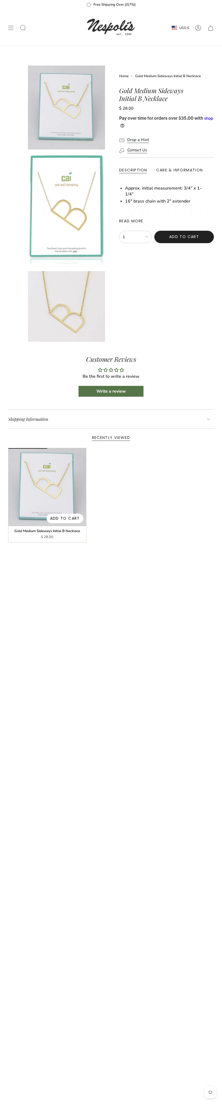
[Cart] (210, 28)
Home (124, 76)
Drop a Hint (138, 139)
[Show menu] (10, 28)
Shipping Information (28, 419)
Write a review (111, 391)
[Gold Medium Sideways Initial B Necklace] (47, 487)
